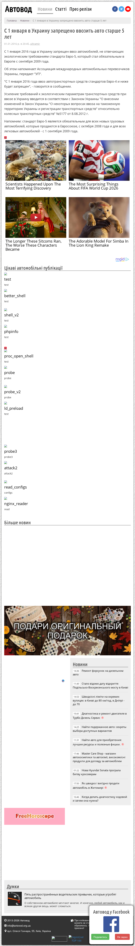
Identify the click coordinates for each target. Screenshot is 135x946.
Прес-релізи (80, 9)
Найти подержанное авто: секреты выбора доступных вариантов (99, 728)
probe (9, 372)
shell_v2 (11, 315)
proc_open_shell (18, 356)
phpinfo (11, 331)
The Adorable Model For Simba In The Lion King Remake (98, 243)
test (7, 279)
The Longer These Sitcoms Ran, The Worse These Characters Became (33, 245)
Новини (45, 9)
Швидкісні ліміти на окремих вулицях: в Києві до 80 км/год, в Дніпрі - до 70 (98, 700)
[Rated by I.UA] (59, 938)
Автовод (18, 8)
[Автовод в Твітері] (121, 9)
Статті (61, 9)
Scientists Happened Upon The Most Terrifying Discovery (33, 186)
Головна (12, 20)
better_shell (14, 296)
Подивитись (100, 937)
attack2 (10, 468)
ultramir (35, 43)
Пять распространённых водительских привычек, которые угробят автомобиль (70, 896)
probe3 (10, 451)
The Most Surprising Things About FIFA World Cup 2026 (93, 186)
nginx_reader (16, 504)
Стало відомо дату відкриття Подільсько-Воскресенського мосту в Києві (100, 685)
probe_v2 (12, 392)
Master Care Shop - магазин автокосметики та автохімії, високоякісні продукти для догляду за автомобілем (99, 757)
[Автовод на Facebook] (115, 9)
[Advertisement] (67, 565)
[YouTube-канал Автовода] (128, 9)
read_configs (15, 487)
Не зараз (122, 937)
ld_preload (13, 408)
